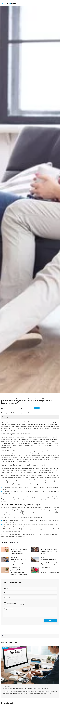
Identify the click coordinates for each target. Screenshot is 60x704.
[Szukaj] (3, 636)
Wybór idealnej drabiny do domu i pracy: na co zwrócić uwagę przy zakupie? (19, 562)
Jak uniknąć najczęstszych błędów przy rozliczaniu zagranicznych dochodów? (25, 688)
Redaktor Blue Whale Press (11, 408)
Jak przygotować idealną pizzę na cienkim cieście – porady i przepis (49, 551)
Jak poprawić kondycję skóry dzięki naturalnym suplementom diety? (19, 551)
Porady (36, 408)
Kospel (46, 453)
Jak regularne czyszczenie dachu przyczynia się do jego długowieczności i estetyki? (49, 562)
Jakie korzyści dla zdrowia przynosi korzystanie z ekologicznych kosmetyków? (19, 572)
